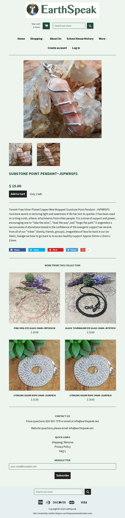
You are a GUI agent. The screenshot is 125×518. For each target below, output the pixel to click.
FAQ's (62, 451)
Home (21, 38)
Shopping (36, 38)
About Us (55, 38)
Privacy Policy (63, 446)
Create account (57, 48)
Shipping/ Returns (62, 442)
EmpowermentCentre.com (79, 513)
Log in (76, 48)
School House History (80, 38)
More (102, 38)
